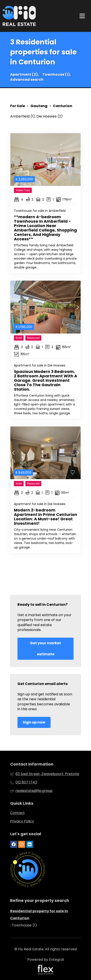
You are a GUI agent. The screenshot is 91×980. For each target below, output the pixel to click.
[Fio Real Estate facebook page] (13, 844)
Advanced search (27, 79)
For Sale (17, 106)
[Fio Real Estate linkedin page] (29, 844)
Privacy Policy (22, 821)
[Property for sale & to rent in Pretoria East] (19, 16)
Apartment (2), (24, 74)
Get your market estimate (45, 648)
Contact (17, 812)
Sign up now (34, 722)
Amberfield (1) (22, 116)
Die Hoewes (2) (49, 116)
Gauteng (38, 106)
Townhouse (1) (24, 925)
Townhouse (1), (56, 74)
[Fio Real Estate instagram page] (21, 844)
